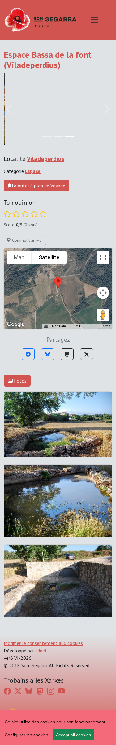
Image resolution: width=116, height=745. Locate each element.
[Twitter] (86, 354)
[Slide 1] (58, 136)
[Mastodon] (67, 354)
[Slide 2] (69, 136)
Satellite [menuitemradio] (49, 257)
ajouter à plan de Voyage (39, 185)
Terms (105, 326)
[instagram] (50, 691)
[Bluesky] (47, 354)
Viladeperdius (45, 159)
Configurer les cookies (26, 734)
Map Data (59, 326)
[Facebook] (28, 354)
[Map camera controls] (103, 293)
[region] (58, 727)
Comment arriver (27, 240)
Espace (33, 171)
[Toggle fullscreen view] (103, 257)
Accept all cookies (73, 734)
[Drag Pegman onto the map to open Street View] (103, 315)
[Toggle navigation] (94, 20)
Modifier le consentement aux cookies (43, 643)
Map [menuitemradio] (19, 257)
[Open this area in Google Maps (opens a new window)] (15, 324)
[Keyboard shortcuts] (46, 326)
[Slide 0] (47, 136)
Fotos (20, 381)
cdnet (41, 650)
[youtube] (61, 691)
